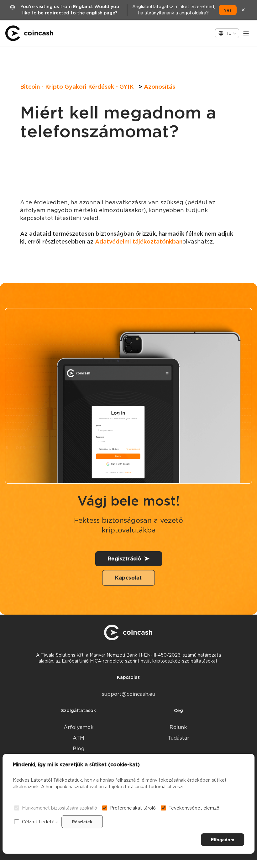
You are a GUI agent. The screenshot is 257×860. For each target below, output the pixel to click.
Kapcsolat (128, 578)
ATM (78, 738)
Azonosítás (159, 86)
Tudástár (178, 738)
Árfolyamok (79, 727)
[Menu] (246, 33)
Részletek (82, 821)
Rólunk (178, 727)
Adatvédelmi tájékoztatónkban (138, 241)
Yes (228, 10)
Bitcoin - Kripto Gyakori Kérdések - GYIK (77, 86)
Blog (78, 749)
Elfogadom (222, 839)
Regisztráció (124, 559)
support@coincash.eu (128, 694)
